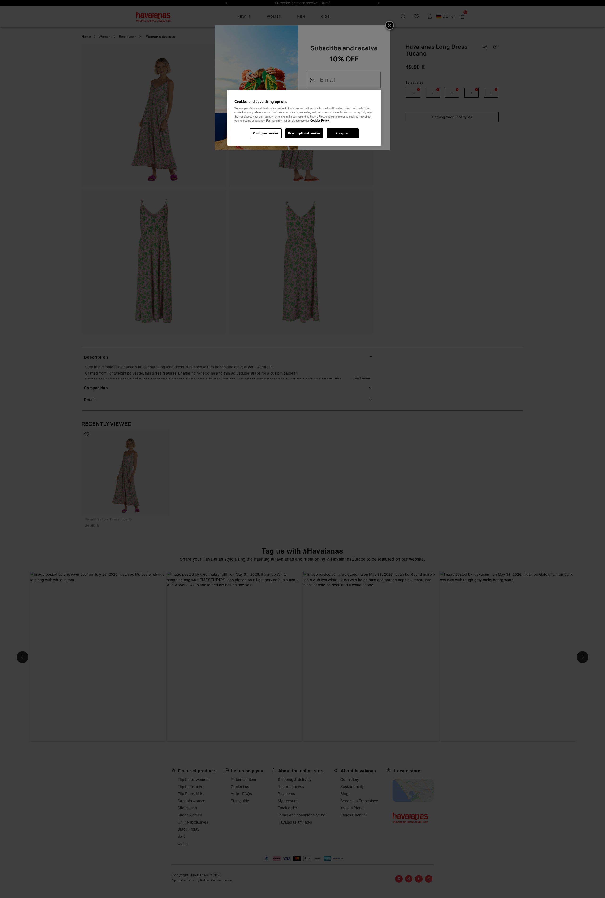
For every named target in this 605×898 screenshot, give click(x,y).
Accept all (343, 133)
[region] (304, 118)
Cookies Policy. (319, 120)
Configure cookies (265, 133)
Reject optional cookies (304, 133)
